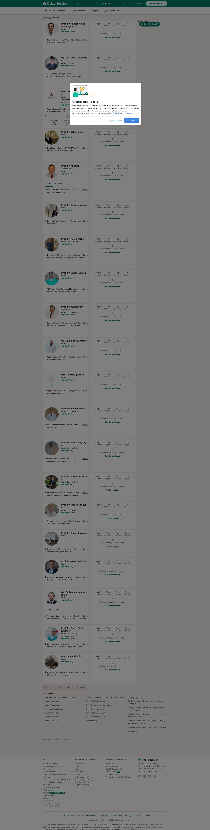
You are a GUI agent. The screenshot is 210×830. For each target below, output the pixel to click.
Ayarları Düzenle (115, 121)
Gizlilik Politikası (114, 114)
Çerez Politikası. (128, 114)
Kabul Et (132, 120)
